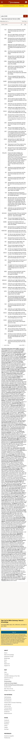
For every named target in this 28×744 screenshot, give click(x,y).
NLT (6, 265)
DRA (5, 88)
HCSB (5, 139)
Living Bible (19, 450)
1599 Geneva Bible (14, 405)
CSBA (5, 61)
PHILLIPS (4, 153)
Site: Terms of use (8, 688)
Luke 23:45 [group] (4, 24)
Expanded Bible (15, 403)
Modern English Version (19, 456)
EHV (6, 103)
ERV (6, 93)
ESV (6, 107)
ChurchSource (7, 700)
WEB (5, 325)
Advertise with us (8, 677)
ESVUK (5, 111)
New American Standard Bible (11, 481)
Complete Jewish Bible (20, 371)
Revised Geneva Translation (14, 552)
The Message (9, 455)
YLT (6, 340)
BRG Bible (21, 356)
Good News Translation (15, 416)
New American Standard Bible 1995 (14, 484)
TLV (6, 316)
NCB (5, 234)
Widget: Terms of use (9, 690)
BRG (5, 51)
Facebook (6, 720)
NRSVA (5, 276)
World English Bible (10, 574)
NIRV (5, 245)
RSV (6, 309)
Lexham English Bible (17, 448)
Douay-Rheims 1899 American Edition (14, 384)
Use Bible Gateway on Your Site (12, 676)
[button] (26, 2)
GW (6, 127)
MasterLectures (8, 713)
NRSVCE (5, 284)
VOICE (5, 320)
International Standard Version (18, 427)
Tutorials (6, 674)
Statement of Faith (8, 656)
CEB (6, 66)
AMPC (5, 44)
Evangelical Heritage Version (12, 392)
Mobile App (7, 658)
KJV (6, 172)
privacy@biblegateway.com (7, 644)
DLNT (5, 85)
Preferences (7, 737)
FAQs (5, 672)
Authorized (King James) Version (8, 439)
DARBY (5, 81)
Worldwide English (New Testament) (9, 577)
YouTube (6, 729)
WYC (5, 334)
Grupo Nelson (7, 704)
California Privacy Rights (10, 683)
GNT (5, 131)
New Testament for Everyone (17, 546)
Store (5, 660)
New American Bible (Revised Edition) (11, 468)
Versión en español (9, 736)
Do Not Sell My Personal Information (13, 685)
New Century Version (10, 490)
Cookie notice (7, 687)
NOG (5, 218)
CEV (6, 76)
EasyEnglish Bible (11, 388)
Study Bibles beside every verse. (13, 5)
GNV (5, 122)
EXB (6, 115)
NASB (5, 227)
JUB (6, 167)
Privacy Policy (9, 643)
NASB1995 (4, 230)
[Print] (25, 24)
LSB (6, 182)
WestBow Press (8, 710)
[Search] (25, 16)
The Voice (14, 571)
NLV (6, 260)
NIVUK (5, 252)
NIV (6, 249)
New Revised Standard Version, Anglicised (15, 520)
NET (6, 241)
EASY (5, 98)
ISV (6, 148)
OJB (6, 296)
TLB (6, 192)
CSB (6, 56)
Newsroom (7, 663)
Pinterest (6, 723)
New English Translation (16, 492)
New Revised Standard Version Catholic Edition (12, 533)
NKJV (5, 256)
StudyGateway (7, 699)
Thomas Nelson (8, 708)
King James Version (12, 438)
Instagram (6, 722)
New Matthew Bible (17, 517)
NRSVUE (5, 287)
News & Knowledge (9, 654)
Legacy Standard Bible (15, 442)
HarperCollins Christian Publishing (12, 702)
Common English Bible (12, 369)
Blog (5, 662)
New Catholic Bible (13, 488)
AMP (5, 38)
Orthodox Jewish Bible (12, 549)
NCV (5, 238)
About (5, 653)
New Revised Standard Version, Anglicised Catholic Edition (13, 526)
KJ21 (5, 29)
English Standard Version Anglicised (16, 399)
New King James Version (19, 507)
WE (6, 328)
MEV (5, 208)
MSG (5, 197)
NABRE (5, 222)
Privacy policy (7, 681)
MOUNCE (4, 213)
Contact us (7, 679)
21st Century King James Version (8, 348)
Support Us (7, 665)
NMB (5, 271)
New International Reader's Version (12, 496)
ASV (6, 34)
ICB (6, 144)
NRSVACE (4, 280)
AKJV (5, 177)
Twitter (6, 727)
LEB (6, 187)
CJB (6, 71)
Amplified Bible (16, 352)
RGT (6, 304)
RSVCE (5, 312)
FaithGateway (7, 697)
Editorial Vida (7, 706)
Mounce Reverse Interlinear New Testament (12, 460)
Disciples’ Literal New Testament (15, 379)
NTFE (5, 291)
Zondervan (7, 711)
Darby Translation (12, 376)
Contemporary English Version (13, 373)
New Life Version (19, 510)
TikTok (5, 725)
